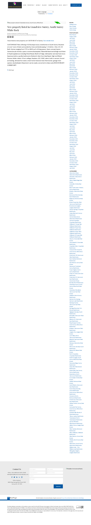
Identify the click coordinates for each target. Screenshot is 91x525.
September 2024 (74, 78)
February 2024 (73, 91)
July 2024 (72, 82)
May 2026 (72, 42)
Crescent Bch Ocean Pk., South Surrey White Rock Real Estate (76, 251)
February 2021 (73, 157)
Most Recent (73, 35)
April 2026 (72, 44)
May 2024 (72, 86)
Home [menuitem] (24, 5)
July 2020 (72, 168)
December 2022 (74, 117)
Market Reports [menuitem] (53, 5)
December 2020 (74, 161)
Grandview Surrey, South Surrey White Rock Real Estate (24, 35)
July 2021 (72, 148)
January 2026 (73, 49)
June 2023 (72, 106)
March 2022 (73, 133)
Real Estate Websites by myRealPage (76, 498)
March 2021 (73, 155)
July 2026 (72, 38)
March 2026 (73, 45)
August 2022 (73, 124)
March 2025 (73, 67)
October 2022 (73, 120)
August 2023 (73, 102)
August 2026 (73, 36)
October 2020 (73, 163)
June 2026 (72, 40)
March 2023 (73, 111)
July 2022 (72, 126)
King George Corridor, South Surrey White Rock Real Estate (76, 324)
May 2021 (72, 151)
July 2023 (72, 104)
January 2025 (73, 71)
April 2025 (72, 66)
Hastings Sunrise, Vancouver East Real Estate (75, 304)
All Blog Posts (73, 24)
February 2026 (73, 47)
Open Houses (73, 28)
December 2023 (74, 95)
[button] (76, 5)
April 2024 (72, 87)
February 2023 (73, 113)
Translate (50, 13)
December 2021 (74, 139)
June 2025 (72, 62)
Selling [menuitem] (44, 5)
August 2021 (73, 146)
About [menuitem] (65, 5)
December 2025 (74, 51)
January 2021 (73, 159)
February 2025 (73, 69)
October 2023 (73, 99)
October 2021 (73, 142)
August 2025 (73, 58)
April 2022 (72, 131)
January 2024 (73, 93)
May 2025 (72, 64)
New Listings (73, 26)
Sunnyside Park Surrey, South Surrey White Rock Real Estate (76, 408)
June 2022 (72, 128)
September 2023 (74, 100)
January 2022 (73, 137)
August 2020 (73, 166)
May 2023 (72, 108)
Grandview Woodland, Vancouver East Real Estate (75, 291)
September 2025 (74, 56)
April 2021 (72, 153)
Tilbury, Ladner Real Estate (76, 416)
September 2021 (74, 144)
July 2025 (72, 60)
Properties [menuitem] (30, 5)
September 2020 (74, 164)
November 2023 (74, 97)
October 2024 (73, 77)
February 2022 (73, 135)
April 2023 (72, 109)
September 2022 (74, 122)
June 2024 (72, 84)
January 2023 (73, 115)
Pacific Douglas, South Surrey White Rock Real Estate (76, 359)
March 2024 (73, 89)
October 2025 (73, 55)
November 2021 (74, 141)
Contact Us (76, 5)
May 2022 (72, 130)
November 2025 (74, 53)
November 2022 (74, 119)
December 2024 (74, 73)
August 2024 (73, 80)
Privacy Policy (64, 498)
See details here (48, 41)
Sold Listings (73, 30)
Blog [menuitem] (60, 5)
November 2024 (74, 75)
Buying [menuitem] (38, 5)
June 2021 (72, 150)
